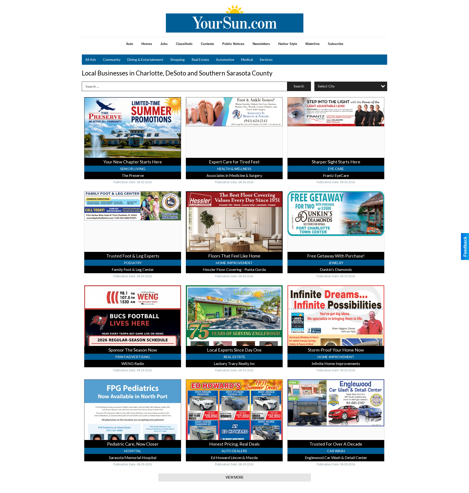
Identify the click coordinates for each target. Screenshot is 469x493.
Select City (326, 86)
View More (234, 477)
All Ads (90, 59)
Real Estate (200, 59)
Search (299, 86)
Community (111, 59)
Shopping (177, 59)
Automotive (225, 59)
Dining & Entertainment (145, 59)
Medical (247, 59)
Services (266, 59)
